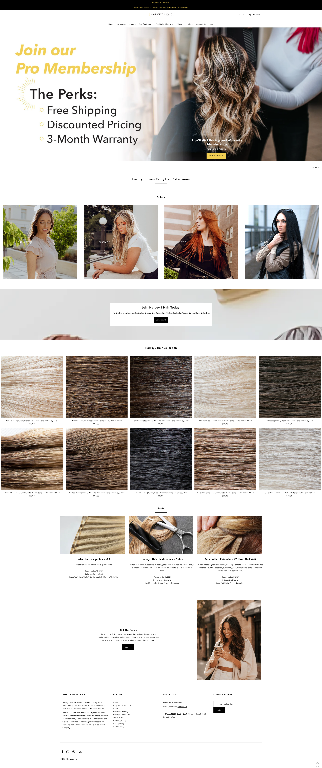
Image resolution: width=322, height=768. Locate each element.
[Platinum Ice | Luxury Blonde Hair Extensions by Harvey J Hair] (225, 387)
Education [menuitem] (180, 24)
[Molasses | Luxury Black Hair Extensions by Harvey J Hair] (290, 387)
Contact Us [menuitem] (201, 24)
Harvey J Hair (97, 577)
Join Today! (161, 320)
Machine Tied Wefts (110, 577)
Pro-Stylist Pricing (120, 711)
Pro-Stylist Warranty (121, 714)
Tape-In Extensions (237, 583)
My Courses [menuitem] (121, 24)
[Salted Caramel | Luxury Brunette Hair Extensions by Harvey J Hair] (225, 459)
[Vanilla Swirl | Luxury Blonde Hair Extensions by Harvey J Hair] (32, 387)
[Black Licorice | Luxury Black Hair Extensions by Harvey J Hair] (161, 459)
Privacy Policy (118, 723)
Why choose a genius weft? (94, 559)
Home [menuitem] (110, 24)
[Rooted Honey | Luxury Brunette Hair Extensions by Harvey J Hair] (32, 459)
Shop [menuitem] (131, 24)
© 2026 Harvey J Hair (69, 759)
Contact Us (182, 707)
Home (115, 702)
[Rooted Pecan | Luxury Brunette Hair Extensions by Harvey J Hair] (97, 459)
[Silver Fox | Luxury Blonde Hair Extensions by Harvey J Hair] (290, 459)
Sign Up (128, 647)
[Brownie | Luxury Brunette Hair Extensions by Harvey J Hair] (97, 387)
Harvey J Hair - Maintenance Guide (162, 559)
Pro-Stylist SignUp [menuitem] (163, 24)
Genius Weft (73, 577)
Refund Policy (118, 726)
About (115, 708)
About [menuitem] (190, 24)
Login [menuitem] (211, 24)
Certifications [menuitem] (145, 24)
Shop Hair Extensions (122, 705)
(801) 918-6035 (165, 2)
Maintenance (174, 583)
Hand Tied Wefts (85, 577)
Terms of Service (120, 717)
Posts (161, 508)
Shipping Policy (119, 720)
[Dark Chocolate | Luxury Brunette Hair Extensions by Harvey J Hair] (161, 387)
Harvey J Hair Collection (161, 347)
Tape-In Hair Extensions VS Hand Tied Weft (230, 559)
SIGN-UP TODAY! (216, 156)
